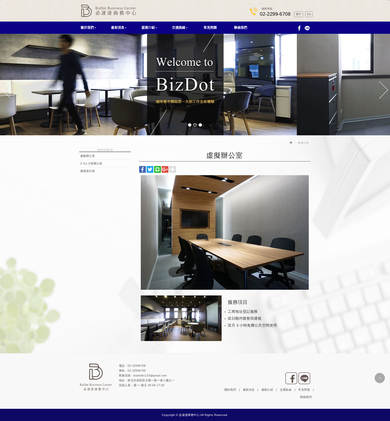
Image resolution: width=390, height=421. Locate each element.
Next (383, 90)
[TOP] (380, 378)
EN (309, 14)
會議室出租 (87, 171)
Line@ (304, 378)
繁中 (298, 14)
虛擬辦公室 (87, 155)
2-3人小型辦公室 (91, 163)
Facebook (299, 28)
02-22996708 (137, 365)
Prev (6, 90)
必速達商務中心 (108, 11)
